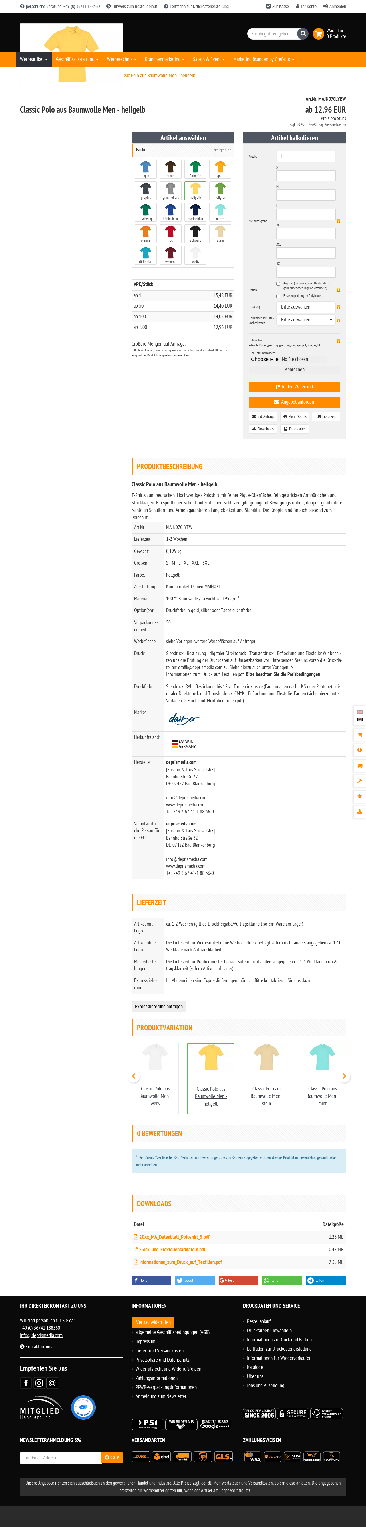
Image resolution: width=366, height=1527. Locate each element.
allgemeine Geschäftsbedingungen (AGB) (173, 1332)
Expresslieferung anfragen (159, 1007)
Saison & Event (207, 59)
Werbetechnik (120, 59)
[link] (320, 34)
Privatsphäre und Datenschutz (163, 1360)
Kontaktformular (39, 1347)
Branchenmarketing (163, 59)
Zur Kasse (280, 6)
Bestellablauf (259, 1322)
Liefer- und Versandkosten (160, 1351)
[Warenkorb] (360, 735)
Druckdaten (296, 429)
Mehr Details (297, 416)
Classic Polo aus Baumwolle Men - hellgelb (211, 1096)
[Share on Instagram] (39, 1383)
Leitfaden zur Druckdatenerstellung (199, 6)
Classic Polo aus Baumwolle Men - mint (323, 1096)
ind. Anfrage (265, 416)
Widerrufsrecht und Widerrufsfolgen (168, 1369)
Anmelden (337, 6)
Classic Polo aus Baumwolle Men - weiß (155, 1096)
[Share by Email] (52, 1383)
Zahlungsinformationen (157, 1378)
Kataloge (255, 1367)
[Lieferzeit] (360, 765)
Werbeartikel (32, 59)
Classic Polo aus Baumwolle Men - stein (267, 1096)
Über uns (255, 1377)
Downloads (265, 429)
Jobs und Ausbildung (265, 1386)
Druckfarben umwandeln (269, 1331)
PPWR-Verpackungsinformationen (166, 1387)
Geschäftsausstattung (76, 59)
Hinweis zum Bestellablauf (134, 6)
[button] (151, 1280)
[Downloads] (360, 812)
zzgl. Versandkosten (332, 125)
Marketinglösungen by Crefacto (262, 59)
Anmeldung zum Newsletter (161, 1397)
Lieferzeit (328, 416)
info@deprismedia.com (41, 1336)
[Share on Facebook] (26, 1383)
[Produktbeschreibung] (360, 750)
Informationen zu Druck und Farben (279, 1340)
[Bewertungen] (360, 796)
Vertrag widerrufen (153, 1322)
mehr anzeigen (146, 1165)
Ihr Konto (309, 6)
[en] (360, 719)
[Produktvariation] (360, 781)
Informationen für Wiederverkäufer (279, 1358)
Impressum (145, 1342)
